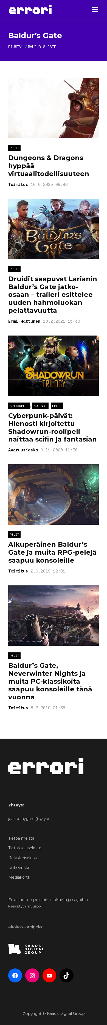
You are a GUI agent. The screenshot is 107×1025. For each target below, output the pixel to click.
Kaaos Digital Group (66, 1013)
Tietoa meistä (21, 838)
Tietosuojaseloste (24, 847)
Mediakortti (19, 877)
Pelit (14, 148)
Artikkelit (19, 405)
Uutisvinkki (18, 867)
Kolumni (40, 405)
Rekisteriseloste (23, 857)
